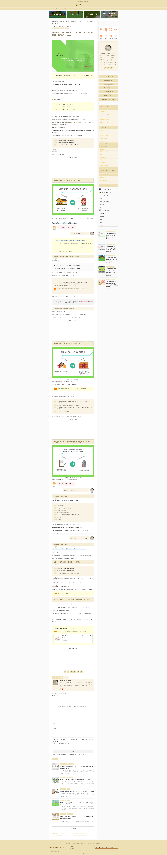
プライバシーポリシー (91, 843)
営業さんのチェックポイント (105, 122)
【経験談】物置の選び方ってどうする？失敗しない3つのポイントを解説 (77, 791)
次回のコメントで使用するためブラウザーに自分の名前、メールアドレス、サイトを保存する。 (73, 739)
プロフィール (63, 686)
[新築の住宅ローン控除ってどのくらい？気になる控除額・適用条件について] (74, 672)
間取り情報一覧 (104, 146)
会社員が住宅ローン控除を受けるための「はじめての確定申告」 (69, 534)
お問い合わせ (98, 843)
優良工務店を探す (109, 80)
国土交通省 (72, 848)
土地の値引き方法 (103, 133)
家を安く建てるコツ (109, 76)
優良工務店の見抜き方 (104, 116)
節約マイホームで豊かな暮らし (54, 851)
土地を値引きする (109, 87)
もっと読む (73, 828)
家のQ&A (99, 8)
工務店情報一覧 (104, 108)
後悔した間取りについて (105, 159)
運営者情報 (68, 843)
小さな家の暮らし (88, 8)
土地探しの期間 (103, 141)
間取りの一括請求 (67, 8)
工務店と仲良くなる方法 (105, 114)
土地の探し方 (102, 130)
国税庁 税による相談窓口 (64, 593)
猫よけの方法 (102, 177)
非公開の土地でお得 (104, 135)
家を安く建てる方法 (105, 106)
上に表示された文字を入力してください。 (61, 743)
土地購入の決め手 (103, 138)
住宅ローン (55, 695)
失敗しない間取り (103, 149)
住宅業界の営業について (105, 119)
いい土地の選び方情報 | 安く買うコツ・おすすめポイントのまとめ (112, 259)
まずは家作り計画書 (57, 8)
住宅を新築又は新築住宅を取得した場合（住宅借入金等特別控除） (72, 388)
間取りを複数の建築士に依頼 (105, 151)
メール (54, 728)
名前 (54, 723)
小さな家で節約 (104, 143)
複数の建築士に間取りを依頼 (108, 99)
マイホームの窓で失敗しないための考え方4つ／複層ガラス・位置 (70, 833)
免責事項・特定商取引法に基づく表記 (78, 843)
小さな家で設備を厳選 (108, 91)
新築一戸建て (78, 8)
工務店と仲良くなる (109, 84)
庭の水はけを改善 (103, 180)
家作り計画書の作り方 (104, 124)
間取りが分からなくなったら (105, 162)
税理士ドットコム (58, 150)
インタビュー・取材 (109, 8)
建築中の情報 (103, 167)
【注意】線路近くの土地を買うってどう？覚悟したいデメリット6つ (111, 248)
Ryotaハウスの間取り (104, 165)
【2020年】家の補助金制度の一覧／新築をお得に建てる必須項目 (75, 779)
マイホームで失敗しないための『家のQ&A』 (108, 171)
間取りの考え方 (103, 157)
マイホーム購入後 (56, 693)
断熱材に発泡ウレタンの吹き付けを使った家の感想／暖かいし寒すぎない (72, 835)
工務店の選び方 (103, 111)
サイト (54, 733)
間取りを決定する (109, 95)
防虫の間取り (102, 154)
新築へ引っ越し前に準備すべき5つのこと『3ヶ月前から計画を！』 (73, 631)
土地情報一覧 (103, 127)
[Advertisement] (73, 167)
